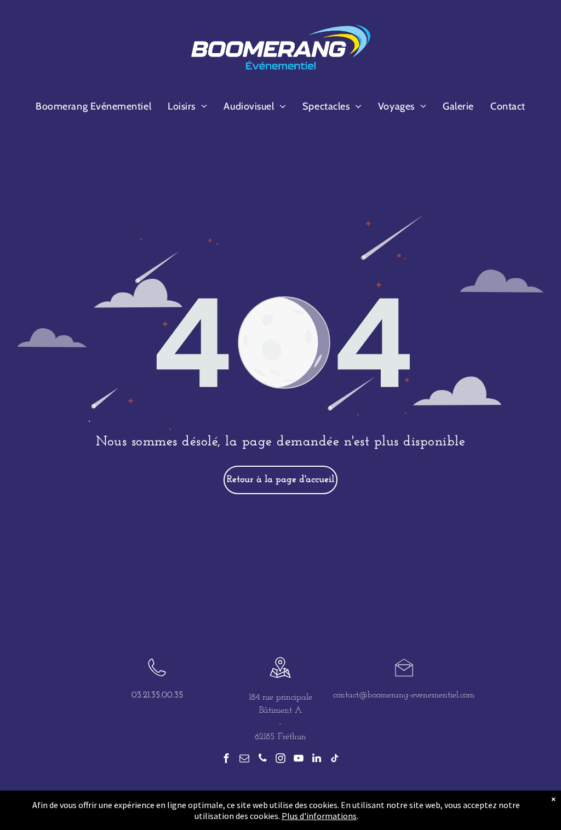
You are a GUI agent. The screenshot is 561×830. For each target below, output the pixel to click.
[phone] (262, 760)
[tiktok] (334, 760)
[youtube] (298, 760)
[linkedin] (316, 760)
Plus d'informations (319, 815)
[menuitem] (93, 106)
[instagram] (280, 760)
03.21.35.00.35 (157, 695)
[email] (244, 760)
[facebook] (226, 760)
